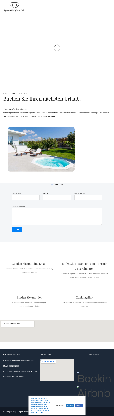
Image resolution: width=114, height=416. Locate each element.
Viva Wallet (19, 377)
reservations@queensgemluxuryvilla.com (24, 371)
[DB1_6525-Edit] (41, 128)
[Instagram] (94, 364)
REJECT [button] (78, 405)
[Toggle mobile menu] (110, 7)
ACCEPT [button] (70, 405)
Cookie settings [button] (58, 405)
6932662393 (14, 366)
